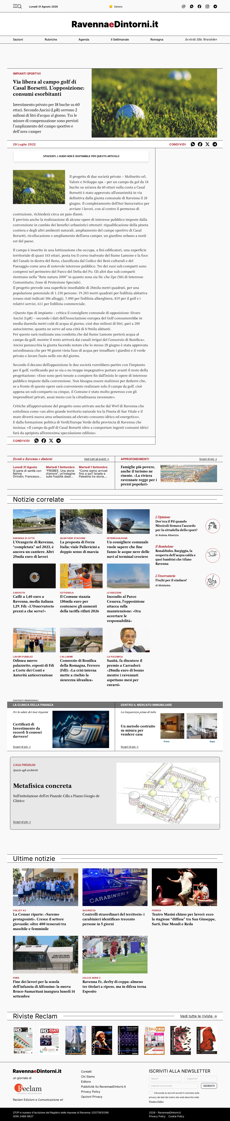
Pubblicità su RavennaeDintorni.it (103, 1086)
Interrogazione (117, 538)
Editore (86, 1081)
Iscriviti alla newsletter (201, 39)
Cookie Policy (176, 1116)
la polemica (115, 656)
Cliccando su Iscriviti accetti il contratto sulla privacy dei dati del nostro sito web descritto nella (174, 1097)
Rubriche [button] (51, 39)
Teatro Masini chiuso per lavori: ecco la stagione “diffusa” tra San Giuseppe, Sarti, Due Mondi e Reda (184, 919)
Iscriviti (209, 1085)
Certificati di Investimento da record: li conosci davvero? (27, 730)
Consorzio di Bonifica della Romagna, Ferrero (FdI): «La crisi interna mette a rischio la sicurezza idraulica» (80, 670)
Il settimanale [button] (120, 39)
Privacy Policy (90, 1091)
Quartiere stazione (73, 538)
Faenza (156, 910)
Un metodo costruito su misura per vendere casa (138, 730)
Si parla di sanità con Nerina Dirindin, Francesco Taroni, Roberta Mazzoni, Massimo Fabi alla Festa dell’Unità (27, 473)
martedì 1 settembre (60, 467)
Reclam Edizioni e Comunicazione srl (38, 1099)
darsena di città (24, 538)
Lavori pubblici (23, 656)
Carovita (19, 592)
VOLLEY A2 (19, 910)
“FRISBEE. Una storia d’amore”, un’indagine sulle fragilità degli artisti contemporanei (60, 473)
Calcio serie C (91, 977)
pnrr (16, 977)
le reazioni (114, 592)
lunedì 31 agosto (25, 467)
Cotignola (67, 592)
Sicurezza (89, 910)
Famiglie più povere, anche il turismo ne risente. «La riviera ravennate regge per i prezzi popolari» (139, 475)
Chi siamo (88, 1076)
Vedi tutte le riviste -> (198, 1016)
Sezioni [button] (18, 39)
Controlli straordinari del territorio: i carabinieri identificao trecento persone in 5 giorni (113, 919)
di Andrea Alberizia (167, 535)
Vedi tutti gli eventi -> (96, 459)
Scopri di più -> (208, 459)
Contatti (86, 1071)
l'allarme (66, 656)
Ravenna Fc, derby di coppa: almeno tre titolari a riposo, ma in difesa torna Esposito (114, 987)
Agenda (84, 39)
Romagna (156, 39)
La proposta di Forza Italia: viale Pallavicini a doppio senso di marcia (80, 547)
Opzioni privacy (91, 1096)
